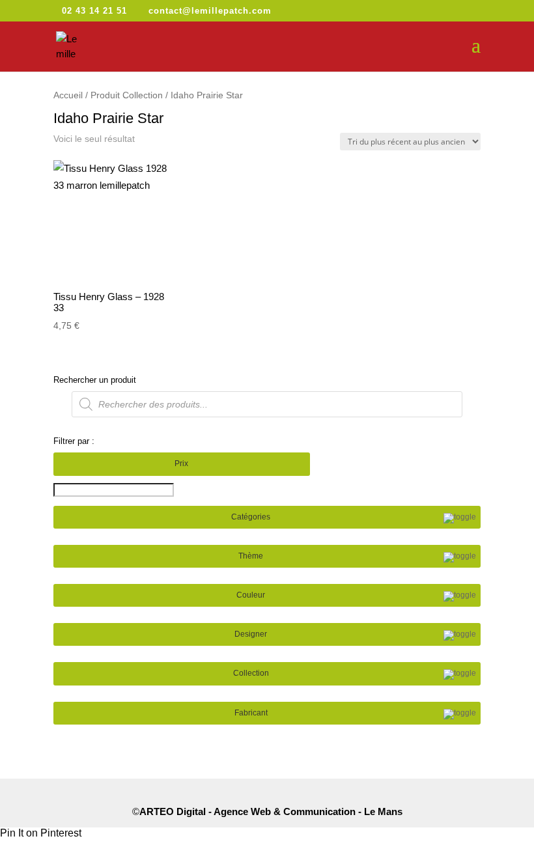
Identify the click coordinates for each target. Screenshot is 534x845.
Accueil (68, 95)
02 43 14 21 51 (94, 11)
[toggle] (459, 518)
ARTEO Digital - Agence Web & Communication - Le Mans (270, 811)
